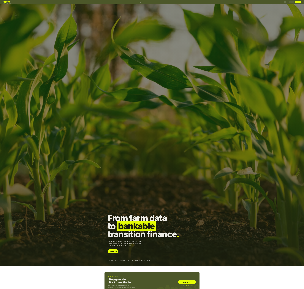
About (154, 2)
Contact (298, 2)
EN (285, 2)
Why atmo (141, 2)
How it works (133, 2)
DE (287, 2)
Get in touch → (187, 282)
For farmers (148, 2)
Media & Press (161, 2)
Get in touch (113, 251)
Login (291, 2)
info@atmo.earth (189, 285)
